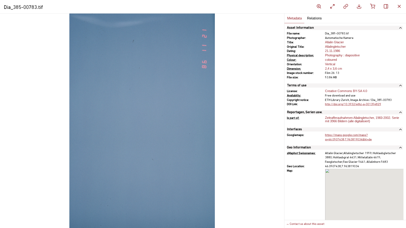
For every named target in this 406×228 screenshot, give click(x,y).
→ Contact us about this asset (305, 224)
